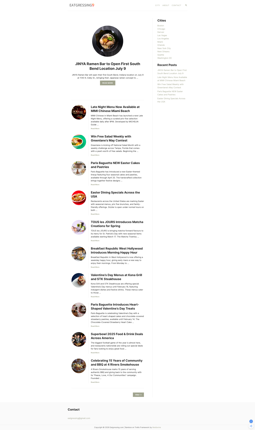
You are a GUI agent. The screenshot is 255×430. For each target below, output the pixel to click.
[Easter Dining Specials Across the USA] (79, 198)
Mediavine (156, 427)
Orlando (161, 45)
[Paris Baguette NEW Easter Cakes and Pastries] (79, 168)
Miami (160, 42)
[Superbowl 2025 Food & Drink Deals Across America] (79, 339)
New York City (164, 48)
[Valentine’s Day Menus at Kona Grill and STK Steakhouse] (79, 280)
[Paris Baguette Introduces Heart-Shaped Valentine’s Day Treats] (79, 310)
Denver (160, 32)
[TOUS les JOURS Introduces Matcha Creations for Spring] (79, 227)
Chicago (161, 29)
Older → (138, 395)
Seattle (160, 55)
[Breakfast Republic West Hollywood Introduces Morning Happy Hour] (79, 254)
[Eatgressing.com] (97, 5)
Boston (160, 25)
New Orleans (163, 51)
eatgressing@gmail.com (79, 418)
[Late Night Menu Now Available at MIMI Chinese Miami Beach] (79, 112)
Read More (108, 83)
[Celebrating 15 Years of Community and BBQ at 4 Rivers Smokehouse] (79, 366)
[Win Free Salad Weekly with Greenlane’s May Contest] (79, 141)
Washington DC (164, 58)
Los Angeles (163, 38)
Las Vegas (162, 35)
